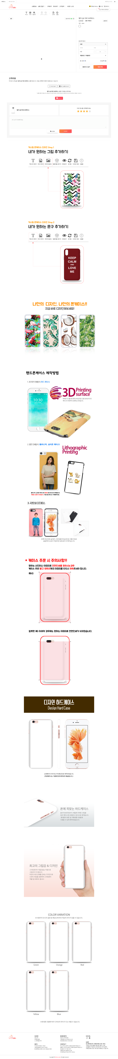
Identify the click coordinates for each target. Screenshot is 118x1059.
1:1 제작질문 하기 (38, 1040)
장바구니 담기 (86, 67)
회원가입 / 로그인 (108, 1)
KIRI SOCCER (12, 1)
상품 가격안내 (88, 20)
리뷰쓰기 (59, 98)
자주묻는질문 (37, 1039)
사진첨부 (52, 131)
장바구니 (107, 6)
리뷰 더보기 (52, 86)
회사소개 (36, 1037)
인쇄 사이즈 (69, 18)
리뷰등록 (65, 131)
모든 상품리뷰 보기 (64, 86)
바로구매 (100, 67)
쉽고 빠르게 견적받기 (104, 9)
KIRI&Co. (4, 1)
